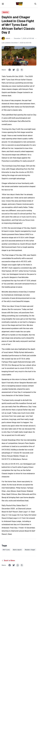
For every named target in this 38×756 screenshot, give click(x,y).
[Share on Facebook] (9, 70)
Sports (5, 12)
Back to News (9, 560)
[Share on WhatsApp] (18, 70)
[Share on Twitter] (14, 70)
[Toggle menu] (3, 4)
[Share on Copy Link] (22, 70)
